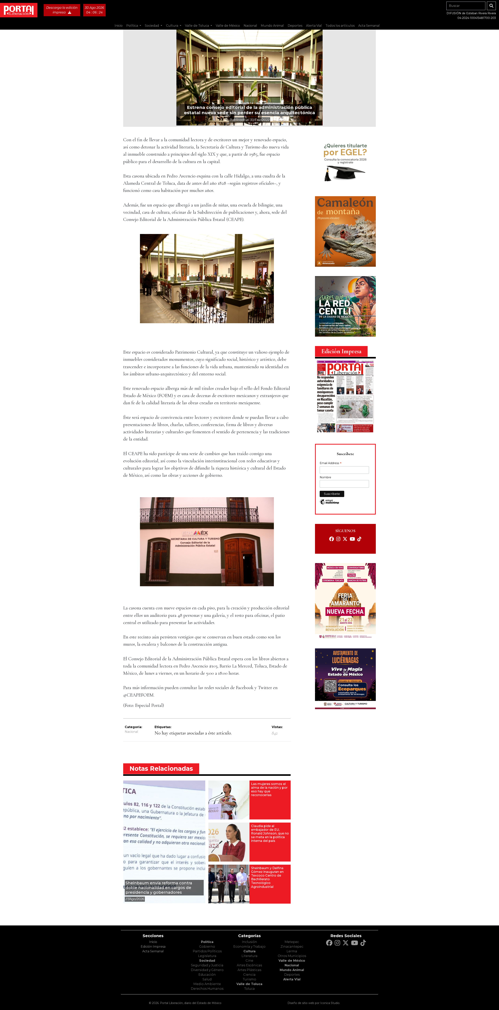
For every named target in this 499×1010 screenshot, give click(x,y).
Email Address (331, 463)
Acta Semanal (369, 25)
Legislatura (207, 956)
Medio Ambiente (207, 984)
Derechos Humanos (207, 989)
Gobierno (207, 946)
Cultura (249, 951)
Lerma (292, 951)
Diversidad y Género (207, 970)
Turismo (249, 979)
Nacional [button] (250, 25)
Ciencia (249, 974)
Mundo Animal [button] (272, 25)
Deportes (292, 974)
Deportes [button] (295, 25)
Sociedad (207, 960)
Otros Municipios (292, 956)
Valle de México (292, 960)
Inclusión (249, 942)
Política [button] (132, 25)
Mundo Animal (292, 970)
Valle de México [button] (228, 25)
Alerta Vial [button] (314, 25)
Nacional (131, 732)
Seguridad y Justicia (207, 965)
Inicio (119, 25)
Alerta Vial (292, 979)
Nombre (325, 477)
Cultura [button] (172, 25)
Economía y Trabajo (249, 946)
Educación (207, 974)
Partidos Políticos (207, 951)
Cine (249, 960)
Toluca (249, 989)
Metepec (292, 942)
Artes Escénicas (249, 965)
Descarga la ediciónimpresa (62, 10)
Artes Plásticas (249, 970)
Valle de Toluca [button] (197, 25)
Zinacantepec (291, 946)
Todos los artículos (340, 25)
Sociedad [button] (152, 25)
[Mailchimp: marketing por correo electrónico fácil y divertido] (329, 503)
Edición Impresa (153, 946)
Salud (207, 979)
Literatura (249, 956)
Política (207, 942)
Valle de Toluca (249, 984)
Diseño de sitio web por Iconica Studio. (314, 1003)
